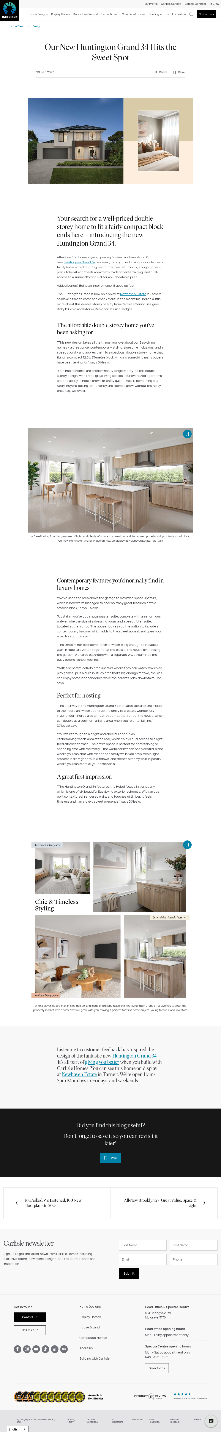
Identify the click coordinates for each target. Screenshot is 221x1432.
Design (37, 26)
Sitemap (198, 1419)
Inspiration (179, 14)
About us (86, 1348)
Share (162, 72)
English (14, 1429)
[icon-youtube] (36, 1349)
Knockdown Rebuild (85, 14)
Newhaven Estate (133, 294)
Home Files (16, 26)
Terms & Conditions (92, 1421)
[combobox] (17, 1429)
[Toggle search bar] (191, 14)
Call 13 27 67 (30, 1330)
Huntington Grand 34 (79, 262)
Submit (129, 1273)
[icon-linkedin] (54, 1349)
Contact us (206, 14)
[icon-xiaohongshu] (64, 1349)
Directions (157, 1368)
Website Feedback (175, 1421)
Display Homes (60, 14)
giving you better (102, 1062)
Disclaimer (137, 1419)
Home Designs (39, 14)
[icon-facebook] (17, 1349)
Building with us (159, 14)
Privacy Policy (71, 1421)
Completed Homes (133, 14)
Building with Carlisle (94, 1358)
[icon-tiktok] (45, 1349)
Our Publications (117, 1421)
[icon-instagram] (27, 1349)
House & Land (109, 14)
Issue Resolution (154, 1421)
